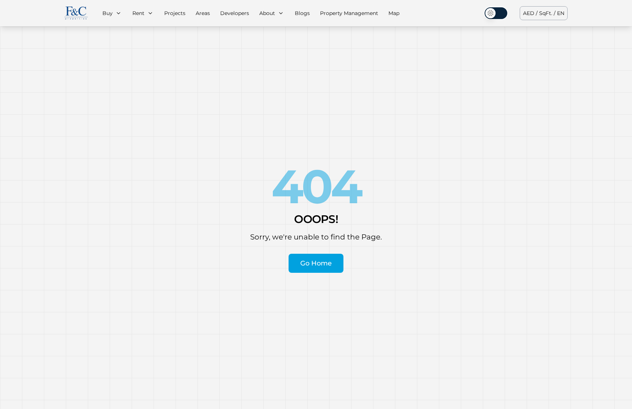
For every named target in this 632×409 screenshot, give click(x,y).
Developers (234, 13)
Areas (203, 13)
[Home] (76, 13)
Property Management (349, 13)
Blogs (302, 13)
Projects (174, 13)
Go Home (316, 263)
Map (393, 13)
